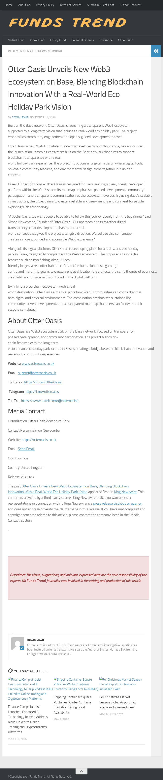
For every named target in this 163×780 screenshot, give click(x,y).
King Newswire (125, 492)
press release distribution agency (117, 503)
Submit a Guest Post (100, 5)
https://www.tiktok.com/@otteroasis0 (50, 401)
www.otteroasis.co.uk (38, 363)
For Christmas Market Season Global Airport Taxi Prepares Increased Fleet (118, 702)
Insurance (106, 40)
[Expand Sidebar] (156, 51)
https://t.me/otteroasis (42, 391)
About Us (24, 5)
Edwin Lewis (20, 117)
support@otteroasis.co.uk (37, 373)
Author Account (130, 5)
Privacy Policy (45, 5)
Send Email (26, 449)
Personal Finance (82, 40)
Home (9, 5)
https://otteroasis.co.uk (39, 440)
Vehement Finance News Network (35, 51)
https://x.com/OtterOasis (42, 382)
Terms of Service (71, 5)
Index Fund (37, 40)
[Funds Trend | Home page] (67, 22)
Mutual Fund (16, 40)
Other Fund (125, 40)
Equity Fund (58, 40)
